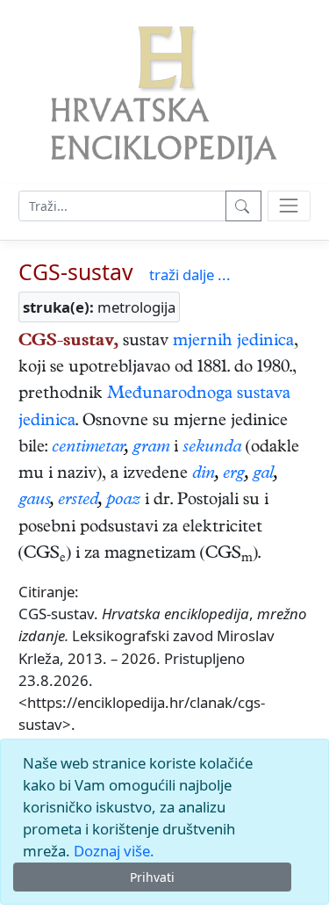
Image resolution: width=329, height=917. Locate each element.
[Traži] (243, 206)
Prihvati (152, 877)
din (203, 475)
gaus (34, 501)
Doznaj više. (114, 851)
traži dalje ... (190, 274)
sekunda (211, 448)
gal (263, 475)
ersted (78, 501)
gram (150, 448)
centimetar (88, 448)
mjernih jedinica (233, 342)
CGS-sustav (75, 271)
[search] (289, 206)
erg (234, 475)
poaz (123, 501)
